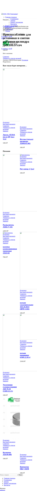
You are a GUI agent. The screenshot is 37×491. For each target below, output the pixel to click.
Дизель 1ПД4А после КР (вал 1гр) (9, 137)
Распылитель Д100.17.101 (8, 226)
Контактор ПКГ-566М (24, 468)
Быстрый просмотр (9, 124)
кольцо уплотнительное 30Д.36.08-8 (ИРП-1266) (26, 306)
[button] (6, 122)
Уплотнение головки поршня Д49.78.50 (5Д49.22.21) (10, 388)
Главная (5, 26)
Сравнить (6, 56)
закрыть (2, 490)
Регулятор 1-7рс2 (27, 169)
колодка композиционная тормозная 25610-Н (10, 250)
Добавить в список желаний (12, 58)
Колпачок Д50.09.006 (7, 453)
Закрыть (5, 131)
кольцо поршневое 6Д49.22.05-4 (25, 355)
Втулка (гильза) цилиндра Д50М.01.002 (26, 141)
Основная (11, 26)
